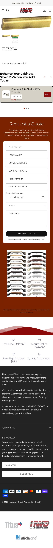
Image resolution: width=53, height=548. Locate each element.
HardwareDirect (16, 502)
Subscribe (26, 474)
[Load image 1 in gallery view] (26, 24)
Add (47, 94)
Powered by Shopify (32, 502)
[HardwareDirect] (26, 10)
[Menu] (3, 10)
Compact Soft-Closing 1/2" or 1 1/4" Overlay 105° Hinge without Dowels (26, 89)
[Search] (9, 10)
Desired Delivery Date (14, 193)
